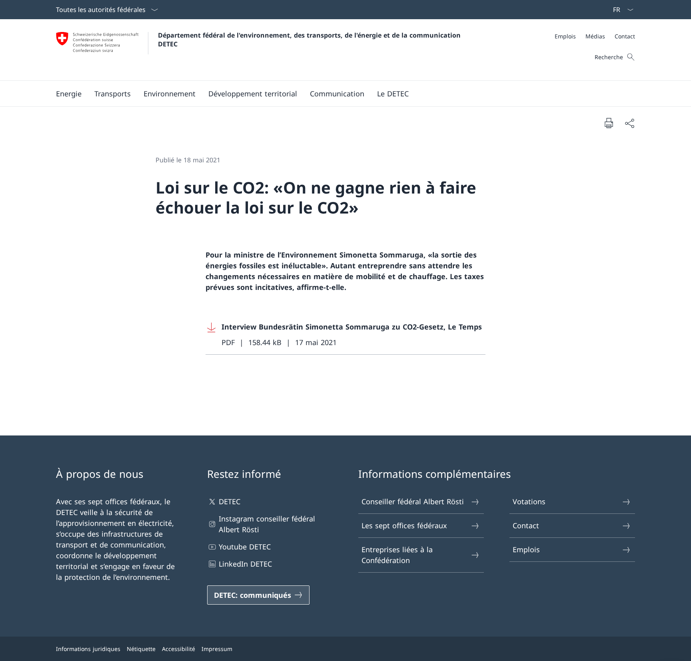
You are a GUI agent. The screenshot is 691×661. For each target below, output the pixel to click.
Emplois (526, 549)
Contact (526, 525)
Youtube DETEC (245, 546)
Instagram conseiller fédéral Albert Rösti (267, 524)
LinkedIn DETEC (245, 564)
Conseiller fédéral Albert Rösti (412, 501)
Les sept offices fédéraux (404, 525)
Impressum (217, 649)
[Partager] (629, 123)
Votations (529, 501)
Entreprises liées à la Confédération (397, 555)
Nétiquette (141, 649)
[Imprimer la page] (608, 122)
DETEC (229, 501)
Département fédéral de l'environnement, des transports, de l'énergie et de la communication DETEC (310, 39)
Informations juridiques (88, 649)
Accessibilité (178, 649)
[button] (69, 93)
